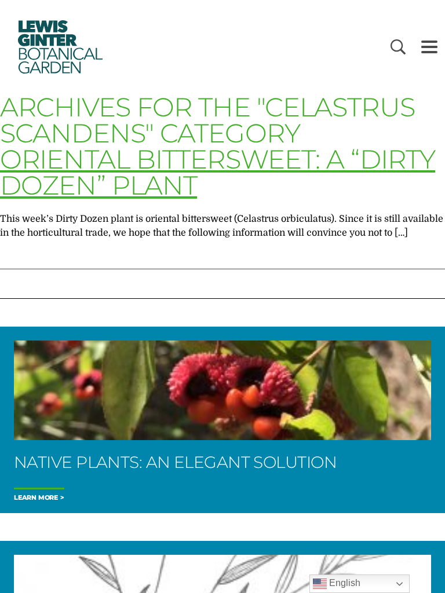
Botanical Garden (58, 47)
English (343, 583)
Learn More (36, 498)
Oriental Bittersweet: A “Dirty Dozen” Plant (217, 172)
